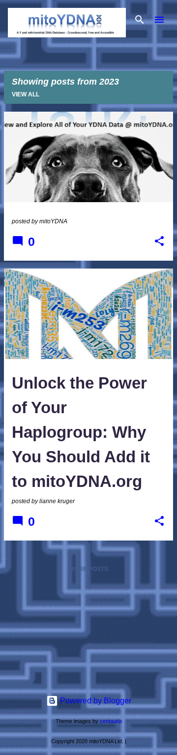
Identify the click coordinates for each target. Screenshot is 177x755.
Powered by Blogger (94, 700)
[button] (159, 242)
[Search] (140, 19)
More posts (88, 569)
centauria (111, 721)
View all (25, 94)
